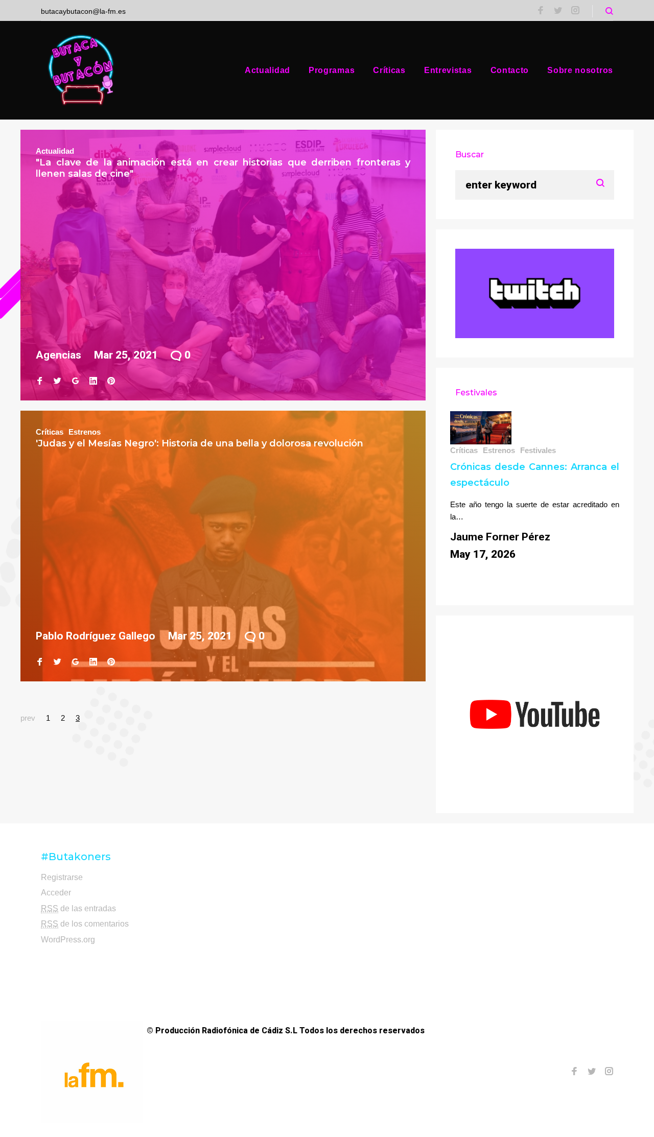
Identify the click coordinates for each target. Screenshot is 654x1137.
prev (27, 718)
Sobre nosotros (580, 70)
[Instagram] (575, 11)
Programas (332, 70)
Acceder (56, 892)
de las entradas (78, 908)
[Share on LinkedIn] (93, 381)
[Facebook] (540, 11)
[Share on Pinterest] (111, 381)
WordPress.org (68, 939)
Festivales (538, 450)
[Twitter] (558, 11)
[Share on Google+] (75, 381)
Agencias (58, 355)
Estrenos (84, 432)
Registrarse (62, 877)
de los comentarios (85, 923)
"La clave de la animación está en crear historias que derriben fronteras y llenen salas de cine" (223, 168)
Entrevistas (448, 70)
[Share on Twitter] (57, 381)
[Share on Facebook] (39, 381)
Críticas (389, 70)
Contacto (510, 70)
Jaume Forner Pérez (500, 537)
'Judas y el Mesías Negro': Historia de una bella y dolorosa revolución (199, 443)
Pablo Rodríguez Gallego (95, 636)
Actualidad (267, 70)
